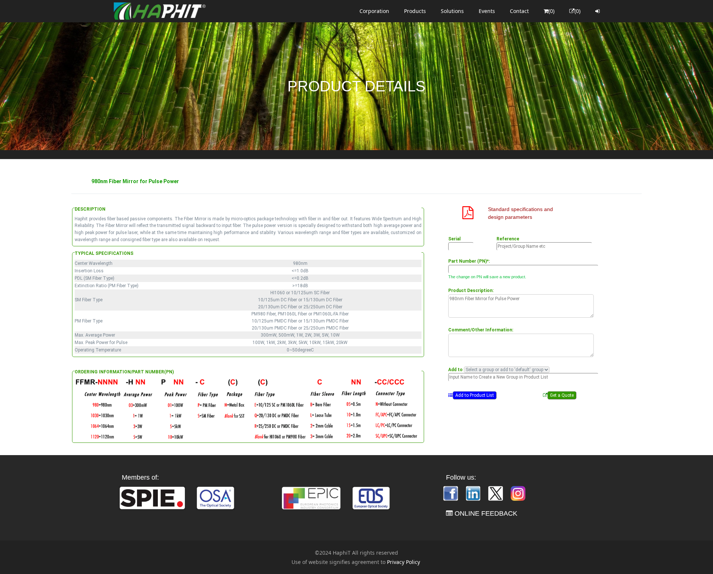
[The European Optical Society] (371, 497)
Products (415, 10)
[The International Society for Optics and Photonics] (152, 497)
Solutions (452, 10)
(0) (551, 10)
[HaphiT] (159, 11)
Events (487, 10)
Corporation (374, 10)
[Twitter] (496, 492)
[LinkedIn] (474, 492)
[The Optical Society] (215, 497)
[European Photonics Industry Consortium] (311, 497)
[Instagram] (518, 492)
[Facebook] (451, 492)
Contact (519, 10)
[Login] (597, 11)
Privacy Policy (403, 561)
